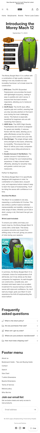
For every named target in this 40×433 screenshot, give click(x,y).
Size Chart (5, 373)
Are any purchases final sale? (16, 326)
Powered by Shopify (29, 419)
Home (4, 15)
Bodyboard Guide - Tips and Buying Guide (17, 362)
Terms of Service (8, 385)
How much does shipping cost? (16, 341)
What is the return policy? (14, 321)
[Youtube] (24, 428)
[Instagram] (20, 428)
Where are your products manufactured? (20, 336)
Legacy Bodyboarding (16, 419)
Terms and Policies (20, 423)
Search (4, 370)
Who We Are (6, 392)
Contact (5, 366)
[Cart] (37, 9)
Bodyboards (12, 15)
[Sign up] (35, 409)
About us (5, 358)
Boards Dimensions (9, 381)
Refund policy (7, 389)
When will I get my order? (14, 331)
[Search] (7, 9)
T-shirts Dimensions (9, 377)
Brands (20, 15)
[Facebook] (16, 428)
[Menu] (2, 9)
